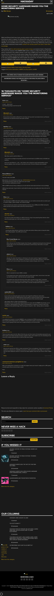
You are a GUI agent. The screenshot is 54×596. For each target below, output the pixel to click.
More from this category (7, 486)
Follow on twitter (5, 431)
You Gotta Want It (15, 523)
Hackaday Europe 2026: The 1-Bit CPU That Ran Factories (23, 465)
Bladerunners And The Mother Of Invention (23, 478)
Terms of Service (13, 587)
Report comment (48, 108)
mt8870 (21, 69)
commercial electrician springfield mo (12, 361)
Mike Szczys (7, 11)
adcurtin (7, 213)
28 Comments (14, 548)
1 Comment (14, 453)
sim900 (35, 69)
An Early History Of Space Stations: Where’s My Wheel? (23, 449)
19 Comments (14, 526)
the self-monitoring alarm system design (22, 49)
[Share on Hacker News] (6, 13)
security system (28, 69)
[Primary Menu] (51, 1)
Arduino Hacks (11, 67)
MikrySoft (6, 113)
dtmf (7, 69)
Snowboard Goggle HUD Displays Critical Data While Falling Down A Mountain (24, 79)
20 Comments (14, 460)
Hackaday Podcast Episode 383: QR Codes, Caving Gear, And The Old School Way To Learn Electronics (24, 530)
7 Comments (14, 475)
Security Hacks (27, 67)
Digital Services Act (21, 587)
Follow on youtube (7, 431)
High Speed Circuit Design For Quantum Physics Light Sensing (24, 75)
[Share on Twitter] (4, 13)
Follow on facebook (2, 431)
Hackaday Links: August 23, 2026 (19, 518)
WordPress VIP (29, 588)
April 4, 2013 (50, 13)
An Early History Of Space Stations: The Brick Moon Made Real (23, 456)
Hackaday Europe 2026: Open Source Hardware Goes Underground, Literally (23, 472)
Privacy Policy (49, 585)
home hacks (18, 67)
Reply (3, 108)
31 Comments (14, 481)
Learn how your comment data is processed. (35, 411)
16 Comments (49, 11)
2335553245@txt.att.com (29, 180)
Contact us (12, 431)
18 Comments (14, 542)
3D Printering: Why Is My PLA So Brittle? (21, 545)
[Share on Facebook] (2, 13)
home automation (13, 69)
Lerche (4, 315)
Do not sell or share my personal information (35, 587)
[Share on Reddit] (7, 13)
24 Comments (14, 468)
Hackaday (27, 1)
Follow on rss (9, 431)
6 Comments (14, 534)
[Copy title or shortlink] (9, 13)
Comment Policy (48, 408)
